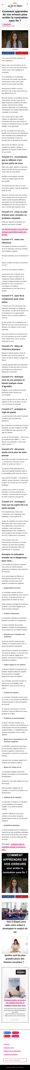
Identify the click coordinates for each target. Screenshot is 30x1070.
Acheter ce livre (15, 1019)
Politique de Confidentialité (12, 1051)
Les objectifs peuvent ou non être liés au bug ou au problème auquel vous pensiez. (15, 231)
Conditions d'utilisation (10, 1054)
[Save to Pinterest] (21, 53)
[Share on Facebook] (8, 53)
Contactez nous (8, 1047)
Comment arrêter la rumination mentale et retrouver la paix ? (14, 846)
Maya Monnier (7, 24)
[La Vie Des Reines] (15, 4)
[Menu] (2, 4)
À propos (6, 1044)
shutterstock (15, 49)
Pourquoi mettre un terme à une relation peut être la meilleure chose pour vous (15, 1002)
